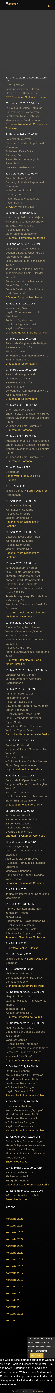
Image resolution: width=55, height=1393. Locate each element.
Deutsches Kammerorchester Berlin (27, 734)
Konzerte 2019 (14, 1259)
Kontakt (15, 1391)
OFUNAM (11, 167)
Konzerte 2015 (14, 1286)
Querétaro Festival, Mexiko (22, 947)
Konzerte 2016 (14, 1279)
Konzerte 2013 (14, 1300)
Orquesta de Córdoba (19, 429)
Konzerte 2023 (14, 1232)
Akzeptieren (36, 1355)
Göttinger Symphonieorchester (24, 297)
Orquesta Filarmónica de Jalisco (25, 237)
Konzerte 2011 (14, 1313)
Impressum (25, 1391)
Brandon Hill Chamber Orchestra (25, 835)
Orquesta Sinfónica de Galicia (24, 769)
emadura (31, 363)
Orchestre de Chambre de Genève (27, 332)
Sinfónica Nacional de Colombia (25, 883)
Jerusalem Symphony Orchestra (25, 937)
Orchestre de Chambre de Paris (25, 985)
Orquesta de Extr (16, 363)
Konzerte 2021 (14, 1245)
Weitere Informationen (37, 1351)
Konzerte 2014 (14, 1293)
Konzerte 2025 (14, 1218)
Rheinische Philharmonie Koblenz (26, 1095)
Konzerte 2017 (14, 1272)
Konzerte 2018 (14, 1266)
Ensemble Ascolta (17, 1161)
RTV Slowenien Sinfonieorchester (26, 97)
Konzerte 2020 (14, 1252)
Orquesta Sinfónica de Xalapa (24, 1016)
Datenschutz (38, 1391)
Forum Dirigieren (37, 490)
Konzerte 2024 (14, 1225)
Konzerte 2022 (14, 1239)
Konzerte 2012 (14, 1306)
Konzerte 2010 (14, 1320)
